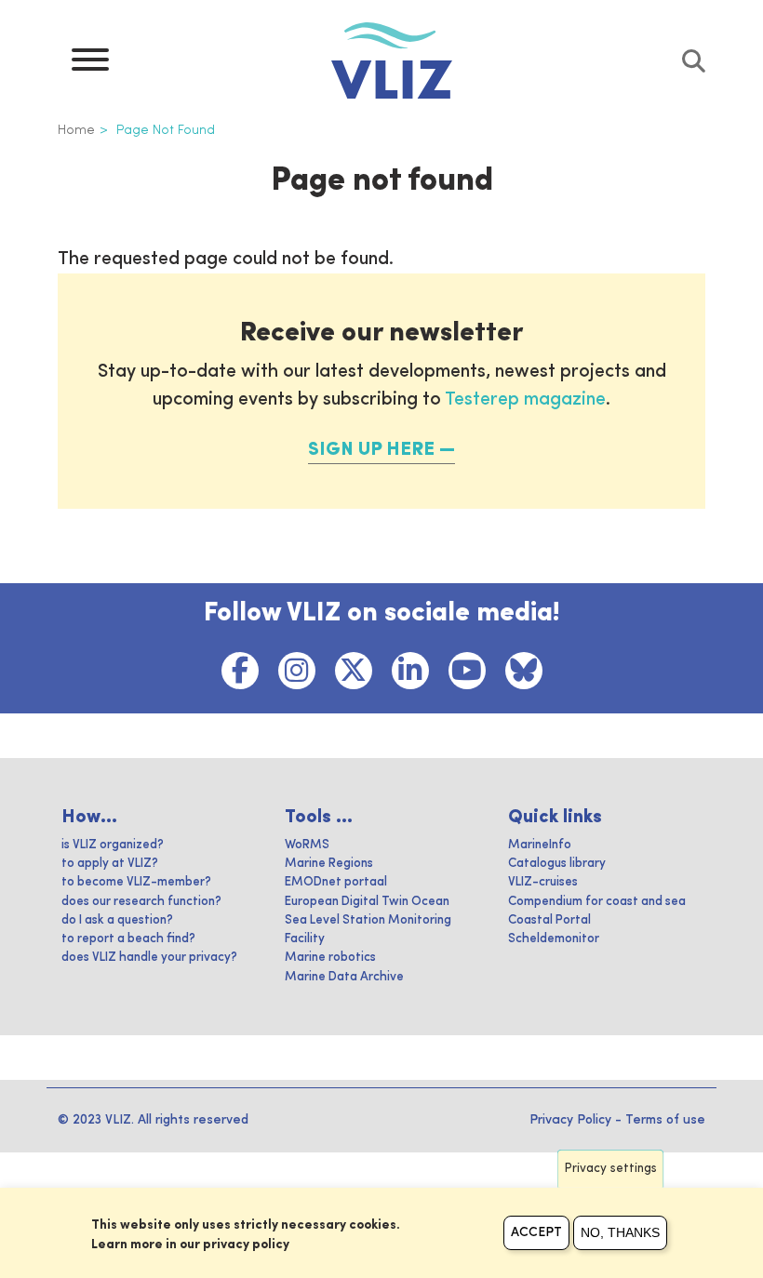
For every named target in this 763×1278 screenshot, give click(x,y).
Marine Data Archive (344, 977)
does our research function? (141, 902)
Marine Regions (329, 864)
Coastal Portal (549, 920)
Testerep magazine (525, 400)
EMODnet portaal (336, 882)
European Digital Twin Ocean (367, 902)
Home (76, 130)
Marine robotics (330, 958)
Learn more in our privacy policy (190, 1244)
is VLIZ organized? (112, 845)
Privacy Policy (570, 1119)
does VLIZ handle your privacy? (149, 958)
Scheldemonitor (553, 939)
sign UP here (371, 450)
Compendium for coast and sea (597, 902)
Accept (536, 1232)
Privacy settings (611, 1169)
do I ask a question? (117, 920)
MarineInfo (539, 845)
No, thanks (620, 1232)
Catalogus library (557, 864)
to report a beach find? (128, 939)
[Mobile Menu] (90, 64)
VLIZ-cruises (543, 882)
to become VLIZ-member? (136, 882)
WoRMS (307, 845)
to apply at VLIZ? (109, 864)
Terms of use (665, 1119)
